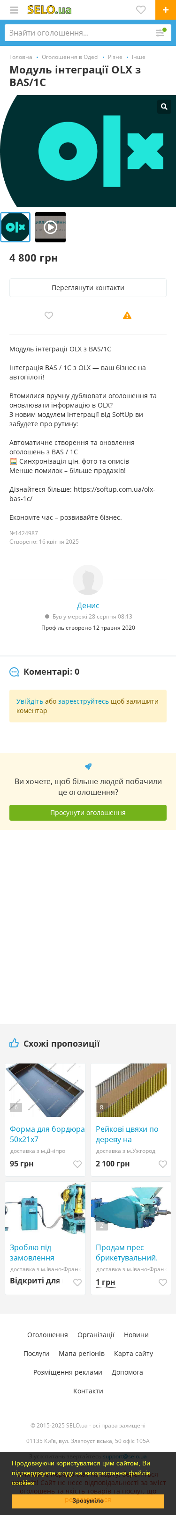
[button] (37, 1483)
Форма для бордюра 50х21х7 (47, 1134)
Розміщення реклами (67, 1372)
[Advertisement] (88, 923)
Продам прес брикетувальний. (127, 1252)
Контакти (88, 1390)
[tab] (44, 672)
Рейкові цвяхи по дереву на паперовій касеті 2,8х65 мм (127, 1134)
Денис (88, 605)
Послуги (36, 1353)
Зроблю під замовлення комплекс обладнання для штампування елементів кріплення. (39, 1252)
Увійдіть (29, 701)
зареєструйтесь (83, 701)
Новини (136, 1334)
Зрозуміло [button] (88, 1501)
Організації (96, 1334)
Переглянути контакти (88, 287)
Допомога (127, 1372)
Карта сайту (133, 1353)
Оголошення (47, 1334)
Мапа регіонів (82, 1353)
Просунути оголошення (88, 812)
